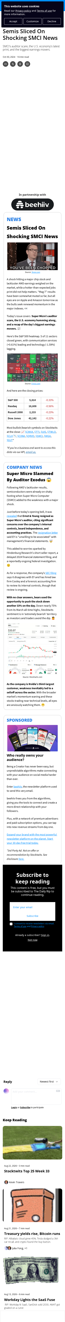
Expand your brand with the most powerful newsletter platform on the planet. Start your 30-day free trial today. (32, 839)
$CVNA (21, 436)
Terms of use (44, 10)
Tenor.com (36, 272)
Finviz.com (35, 383)
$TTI (37, 432)
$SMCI (39, 436)
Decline (51, 21)
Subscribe (32, 916)
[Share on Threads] (20, 64)
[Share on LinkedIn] (27, 64)
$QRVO (30, 436)
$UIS (43, 432)
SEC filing (50, 573)
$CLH (10, 436)
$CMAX (29, 432)
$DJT (10, 440)
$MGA (47, 436)
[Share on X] (13, 64)
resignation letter (48, 533)
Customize (33, 21)
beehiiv (18, 787)
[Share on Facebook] (5, 64)
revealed (12, 516)
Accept (13, 21)
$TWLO (51, 432)
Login (14, 1107)
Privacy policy (23, 10)
